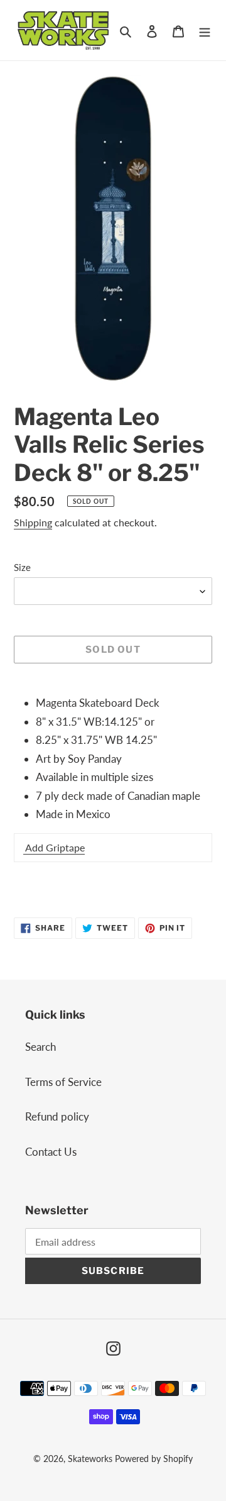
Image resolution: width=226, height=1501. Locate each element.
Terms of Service (63, 1081)
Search (40, 1046)
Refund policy (57, 1116)
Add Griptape (54, 847)
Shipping (33, 522)
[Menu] (204, 30)
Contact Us (51, 1151)
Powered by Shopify (154, 1458)
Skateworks (90, 1458)
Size (22, 567)
